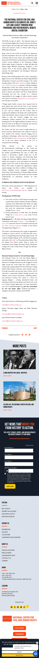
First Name (9, 454)
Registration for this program (27, 98)
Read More (7, 376)
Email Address (9, 447)
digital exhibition (21, 83)
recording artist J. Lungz (20, 215)
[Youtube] (21, 607)
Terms (14, 482)
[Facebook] (11, 607)
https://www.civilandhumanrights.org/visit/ (14, 190)
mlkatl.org (15, 240)
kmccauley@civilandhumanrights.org (13, 314)
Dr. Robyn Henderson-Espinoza (11, 225)
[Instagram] (14, 607)
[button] (22, 335)
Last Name (8, 461)
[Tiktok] (24, 607)
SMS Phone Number (11, 467)
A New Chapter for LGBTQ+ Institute (15, 372)
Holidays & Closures (20, 13)
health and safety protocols (20, 138)
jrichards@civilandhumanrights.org (12, 321)
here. (19, 228)
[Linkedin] (18, 607)
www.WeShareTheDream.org (11, 85)
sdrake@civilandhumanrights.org (11, 305)
